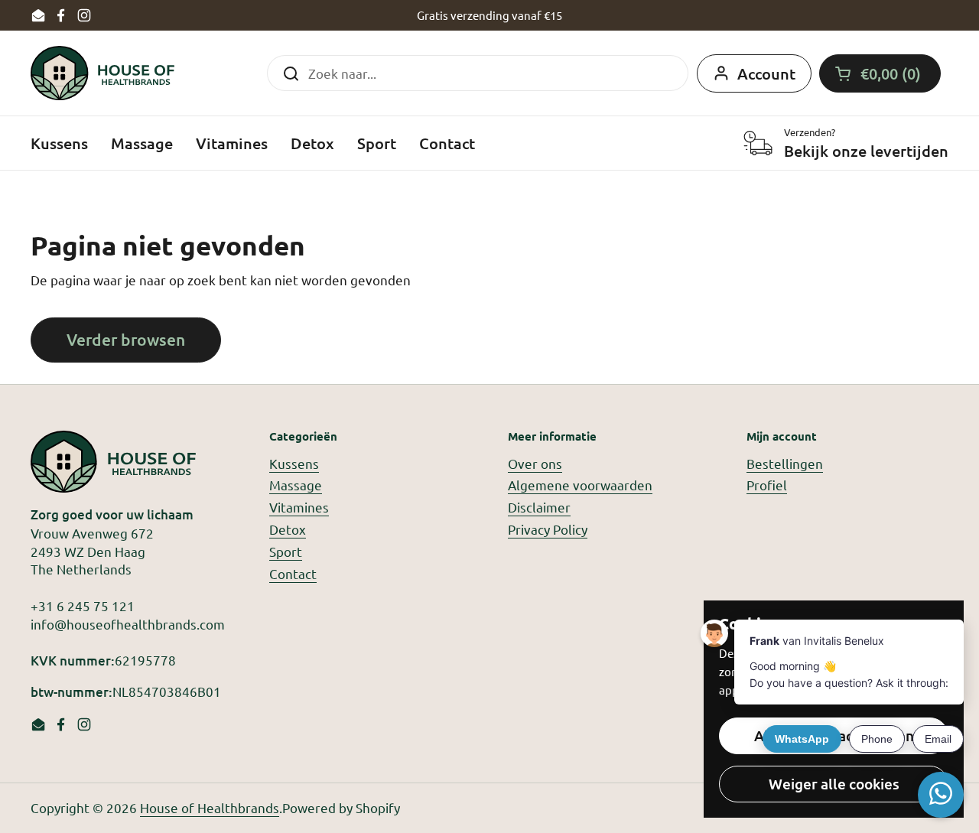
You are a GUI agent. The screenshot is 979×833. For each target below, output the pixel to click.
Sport (285, 551)
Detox (287, 529)
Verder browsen (126, 339)
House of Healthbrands (209, 807)
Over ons (535, 463)
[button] (880, 73)
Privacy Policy (547, 529)
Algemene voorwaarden (580, 485)
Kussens (294, 463)
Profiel (766, 485)
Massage (295, 485)
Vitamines (299, 507)
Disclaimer (539, 507)
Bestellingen (784, 463)
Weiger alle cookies (834, 783)
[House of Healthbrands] (102, 73)
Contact (293, 573)
